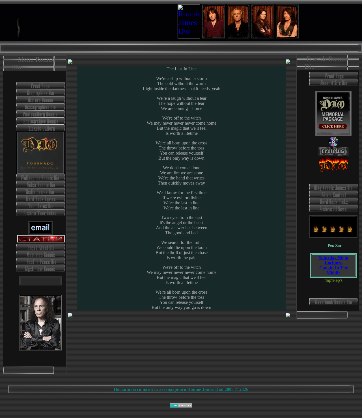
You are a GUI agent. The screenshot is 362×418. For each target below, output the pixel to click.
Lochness (333, 262)
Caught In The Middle (333, 270)
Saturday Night (333, 257)
